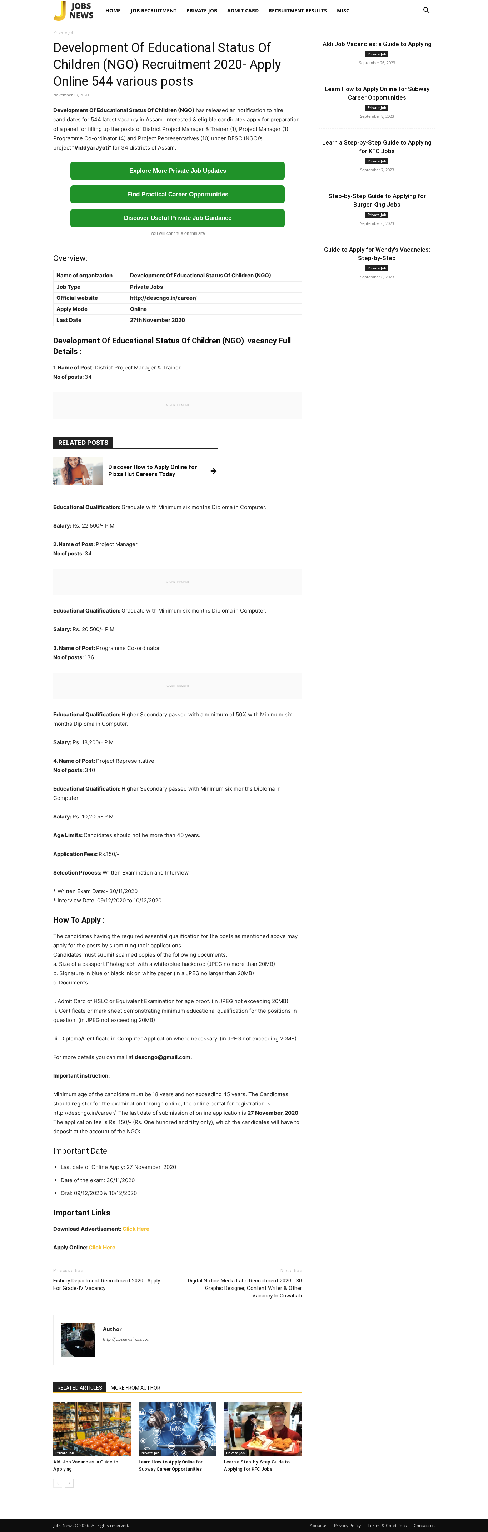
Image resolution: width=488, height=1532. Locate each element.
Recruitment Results (298, 10)
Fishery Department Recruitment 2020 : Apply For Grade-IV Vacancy (106, 1284)
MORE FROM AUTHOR (135, 1388)
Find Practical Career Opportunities (177, 194)
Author (112, 1328)
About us (318, 1525)
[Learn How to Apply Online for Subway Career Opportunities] (177, 1429)
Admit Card (243, 10)
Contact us (424, 1525)
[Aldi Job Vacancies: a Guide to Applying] (92, 1429)
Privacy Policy (347, 1525)
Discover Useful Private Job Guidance (177, 218)
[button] (426, 11)
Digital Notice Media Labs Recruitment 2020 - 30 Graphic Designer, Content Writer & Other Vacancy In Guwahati (245, 1288)
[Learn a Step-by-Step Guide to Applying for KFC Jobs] (263, 1429)
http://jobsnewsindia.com (127, 1339)
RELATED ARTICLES (80, 1388)
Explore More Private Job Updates (177, 170)
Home (113, 10)
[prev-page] (57, 1483)
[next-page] (69, 1483)
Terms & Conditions (387, 1525)
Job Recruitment (153, 10)
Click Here (136, 1228)
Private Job (201, 10)
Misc (343, 10)
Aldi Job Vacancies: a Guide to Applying (377, 43)
